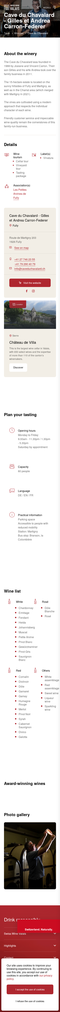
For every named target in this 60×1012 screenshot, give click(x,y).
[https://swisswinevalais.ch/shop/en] (37, 7)
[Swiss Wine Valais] (11, 7)
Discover (18, 367)
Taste (7, 33)
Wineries (18, 33)
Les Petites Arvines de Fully (19, 194)
